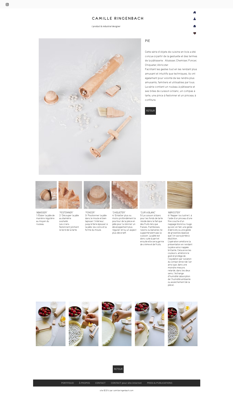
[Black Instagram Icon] (7, 4)
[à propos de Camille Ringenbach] (194, 18)
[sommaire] (194, 12)
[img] (50, 324)
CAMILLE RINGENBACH (118, 18)
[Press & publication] (195, 33)
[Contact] (194, 26)
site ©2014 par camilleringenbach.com (116, 390)
